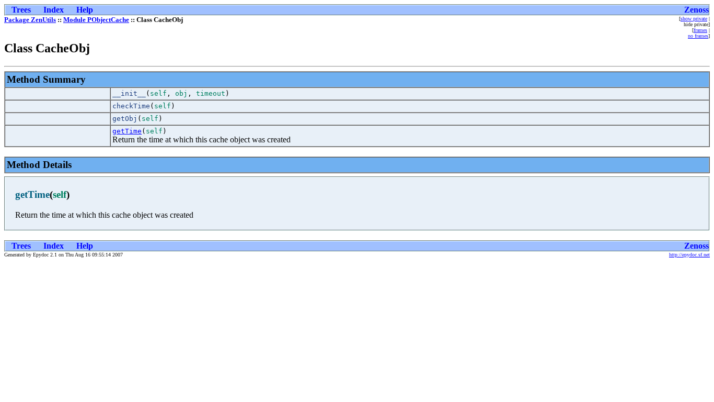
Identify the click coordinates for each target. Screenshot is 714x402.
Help (84, 9)
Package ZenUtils (30, 20)
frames (700, 30)
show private (694, 18)
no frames (698, 36)
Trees (21, 9)
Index (53, 9)
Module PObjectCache (96, 20)
